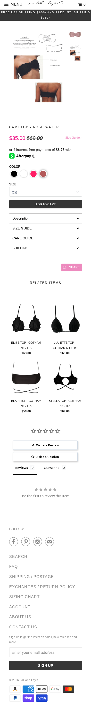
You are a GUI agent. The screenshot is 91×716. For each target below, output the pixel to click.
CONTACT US (23, 627)
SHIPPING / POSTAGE (31, 577)
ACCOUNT (20, 607)
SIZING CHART (24, 597)
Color (14, 166)
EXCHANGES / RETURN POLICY (42, 587)
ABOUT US (20, 617)
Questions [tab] (51, 467)
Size (13, 184)
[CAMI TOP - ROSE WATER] (37, 71)
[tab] (45, 218)
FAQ (13, 566)
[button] (14, 173)
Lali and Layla (29, 680)
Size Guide (73, 137)
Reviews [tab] (21, 467)
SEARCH (18, 557)
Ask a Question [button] (47, 457)
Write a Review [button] (47, 445)
